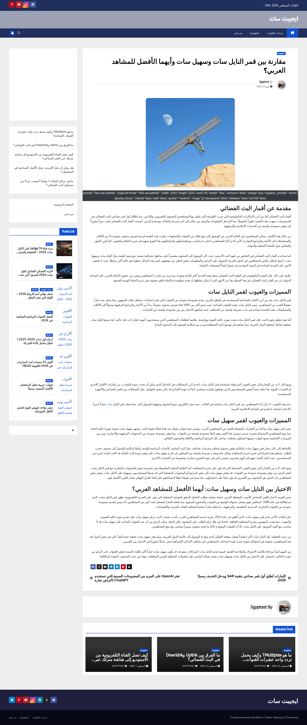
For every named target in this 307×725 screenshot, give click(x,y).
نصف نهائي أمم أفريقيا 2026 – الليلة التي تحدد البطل (34, 295)
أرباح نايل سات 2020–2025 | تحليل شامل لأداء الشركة (35, 341)
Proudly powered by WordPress (246, 717)
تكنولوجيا (254, 33)
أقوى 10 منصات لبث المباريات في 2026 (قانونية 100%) (35, 363)
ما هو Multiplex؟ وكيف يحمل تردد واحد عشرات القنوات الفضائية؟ (266, 659)
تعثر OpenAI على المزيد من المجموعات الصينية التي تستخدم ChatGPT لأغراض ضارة (137, 578)
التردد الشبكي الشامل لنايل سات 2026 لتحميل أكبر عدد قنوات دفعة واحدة (36, 274)
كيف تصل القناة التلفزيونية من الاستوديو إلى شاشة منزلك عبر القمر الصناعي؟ (121, 659)
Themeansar (291, 717)
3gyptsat (264, 81)
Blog (49, 244)
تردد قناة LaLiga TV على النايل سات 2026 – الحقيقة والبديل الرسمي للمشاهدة (35, 252)
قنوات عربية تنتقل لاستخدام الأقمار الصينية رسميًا (36, 386)
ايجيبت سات (284, 19)
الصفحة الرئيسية (63, 204)
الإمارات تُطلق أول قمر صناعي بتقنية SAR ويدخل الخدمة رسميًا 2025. (242, 578)
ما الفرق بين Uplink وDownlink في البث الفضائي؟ (193, 657)
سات (109, 404)
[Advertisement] (190, 357)
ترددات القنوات (275, 33)
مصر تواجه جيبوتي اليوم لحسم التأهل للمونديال (35, 409)
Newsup (277, 717)
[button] (18, 32)
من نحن (238, 33)
